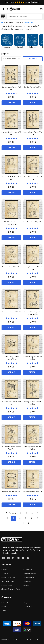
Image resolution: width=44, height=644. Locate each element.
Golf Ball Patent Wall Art (32, 492)
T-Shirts (4, 611)
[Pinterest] (13, 558)
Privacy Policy (28, 577)
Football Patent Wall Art (11, 492)
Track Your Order (7, 581)
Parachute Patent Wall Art (11, 312)
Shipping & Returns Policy (10, 589)
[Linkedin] (18, 558)
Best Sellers (27, 607)
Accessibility (27, 581)
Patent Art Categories (9, 603)
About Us (4, 574)
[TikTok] (28, 558)
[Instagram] (3, 558)
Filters (33, 59)
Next (24, 523)
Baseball (20, 47)
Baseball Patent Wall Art (11, 267)
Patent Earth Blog (8, 577)
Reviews (4, 570)
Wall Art (4, 607)
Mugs (25, 603)
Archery (7, 47)
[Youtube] (23, 558)
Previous (12, 513)
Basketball (32, 47)
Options (11, 103)
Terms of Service (29, 574)
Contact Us (27, 570)
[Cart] (41, 9)
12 (16, 523)
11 (37, 518)
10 (31, 518)
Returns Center (6, 585)
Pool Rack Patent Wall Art (32, 222)
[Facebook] (8, 558)
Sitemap (26, 585)
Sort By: (5, 54)
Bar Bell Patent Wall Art (33, 87)
